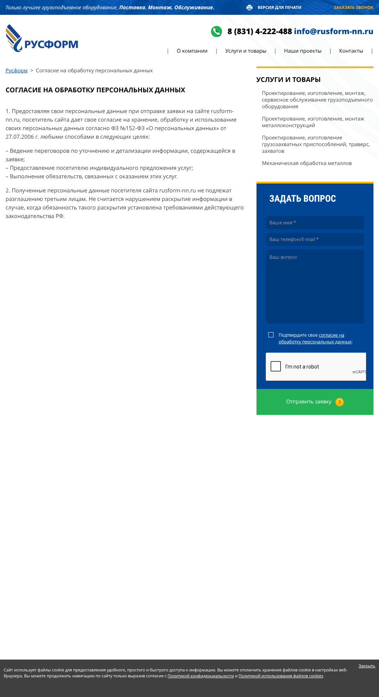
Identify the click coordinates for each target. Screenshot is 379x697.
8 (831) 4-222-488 (260, 31)
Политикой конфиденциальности (201, 676)
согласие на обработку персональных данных (315, 338)
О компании (192, 50)
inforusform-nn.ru (333, 31)
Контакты (351, 50)
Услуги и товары (245, 50)
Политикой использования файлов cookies (281, 676)
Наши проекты (302, 50)
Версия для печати (279, 7)
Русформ (16, 70)
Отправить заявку (308, 401)
